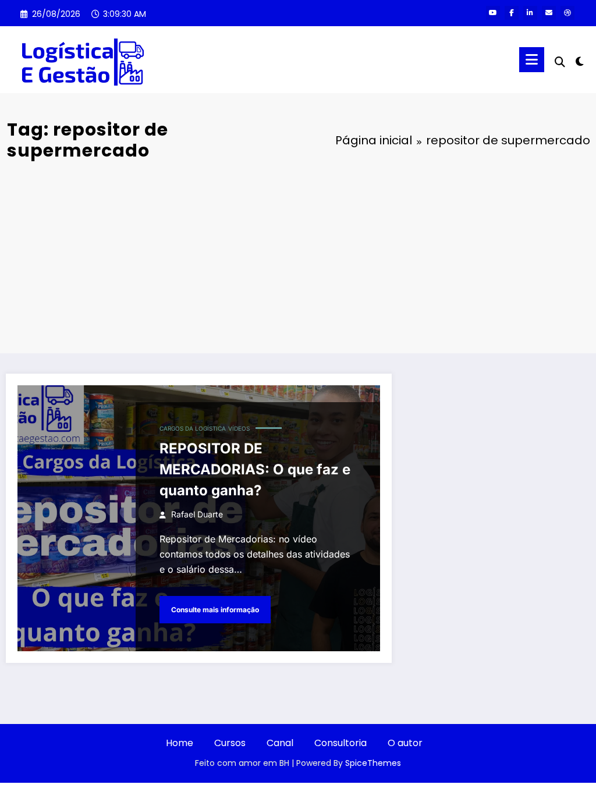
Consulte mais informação (215, 609)
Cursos (230, 743)
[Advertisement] (298, 254)
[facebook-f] (512, 13)
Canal (280, 743)
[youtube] (493, 13)
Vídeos (239, 428)
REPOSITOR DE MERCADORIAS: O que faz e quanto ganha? (254, 469)
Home (179, 743)
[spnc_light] (580, 60)
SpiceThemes (373, 763)
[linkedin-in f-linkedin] (530, 13)
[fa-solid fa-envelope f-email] (549, 13)
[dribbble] (567, 13)
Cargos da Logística (192, 428)
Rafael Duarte (197, 514)
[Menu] (531, 59)
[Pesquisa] (560, 62)
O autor (405, 743)
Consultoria (340, 743)
